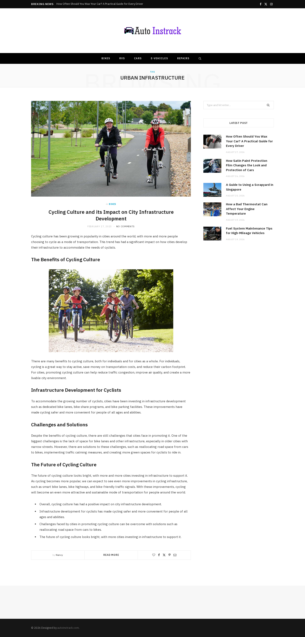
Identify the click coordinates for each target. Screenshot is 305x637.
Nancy (59, 554)
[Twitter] (164, 555)
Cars (138, 58)
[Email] (174, 555)
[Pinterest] (169, 555)
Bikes (105, 58)
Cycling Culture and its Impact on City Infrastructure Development (111, 215)
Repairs (183, 58)
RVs (122, 58)
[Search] (199, 58)
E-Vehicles (159, 58)
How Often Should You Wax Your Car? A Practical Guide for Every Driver (249, 141)
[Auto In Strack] (152, 31)
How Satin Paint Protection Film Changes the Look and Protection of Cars (101, 4)
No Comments (125, 226)
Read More (111, 554)
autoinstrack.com (68, 628)
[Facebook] (159, 555)
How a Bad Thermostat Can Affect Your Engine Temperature (246, 208)
